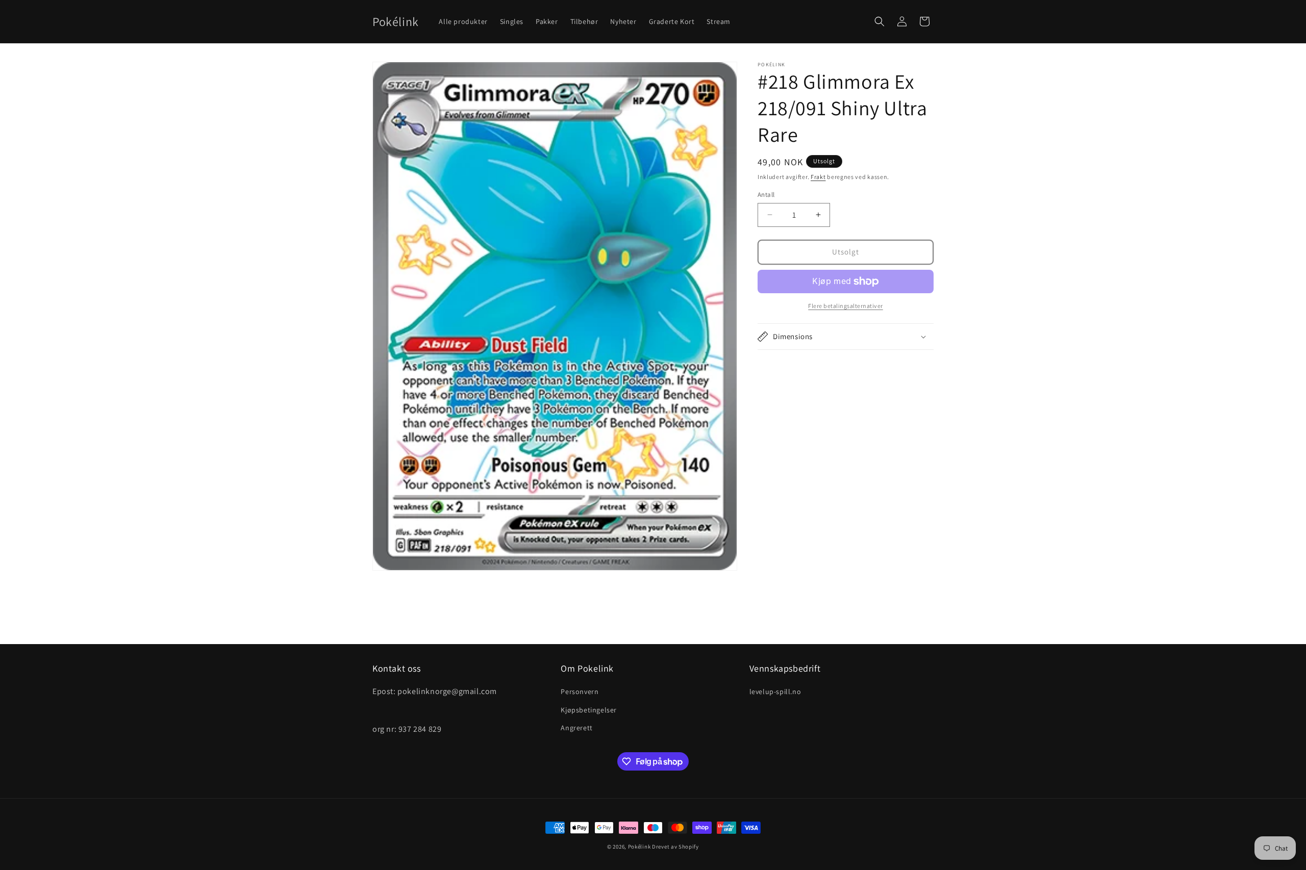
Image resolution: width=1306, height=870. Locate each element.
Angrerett (576, 727)
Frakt (818, 177)
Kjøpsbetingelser (589, 709)
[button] (879, 21)
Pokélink (639, 846)
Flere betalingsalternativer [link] (845, 306)
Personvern (579, 691)
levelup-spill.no (775, 691)
